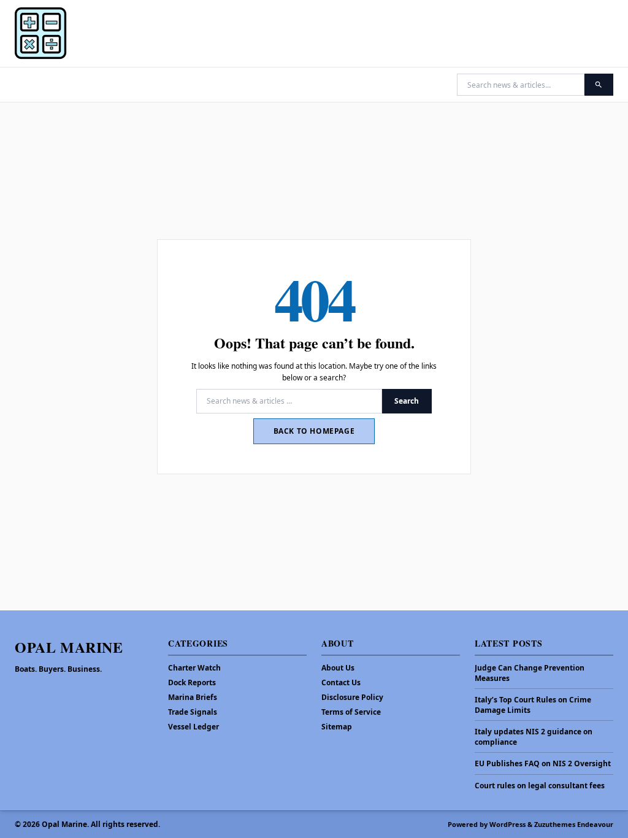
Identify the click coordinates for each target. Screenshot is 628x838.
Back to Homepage (314, 431)
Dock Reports (192, 682)
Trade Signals (192, 712)
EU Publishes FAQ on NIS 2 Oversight (543, 764)
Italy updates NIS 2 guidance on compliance (533, 737)
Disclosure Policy (352, 697)
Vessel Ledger (193, 726)
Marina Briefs (192, 697)
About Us (337, 668)
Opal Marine (69, 647)
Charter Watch (194, 668)
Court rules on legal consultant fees (540, 786)
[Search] (598, 85)
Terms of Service (351, 712)
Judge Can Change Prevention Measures (529, 673)
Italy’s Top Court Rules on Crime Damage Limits (533, 705)
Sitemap (336, 726)
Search (406, 401)
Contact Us (341, 682)
